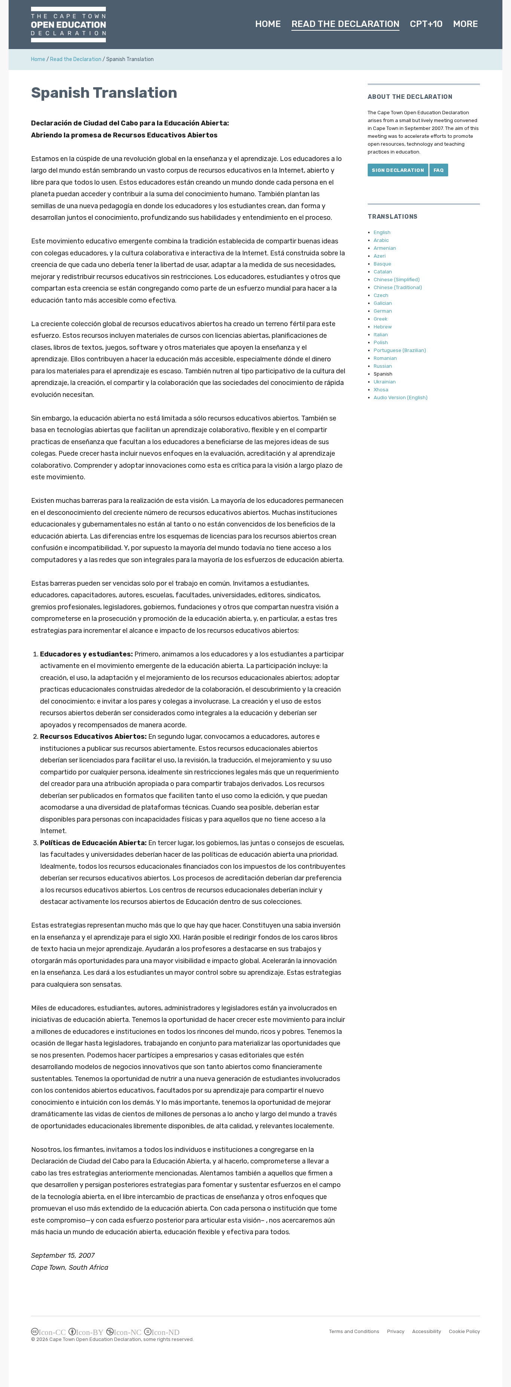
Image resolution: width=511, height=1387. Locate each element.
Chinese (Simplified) (397, 279)
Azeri (380, 256)
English (382, 232)
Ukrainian (385, 382)
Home (268, 24)
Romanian (385, 358)
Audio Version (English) (401, 397)
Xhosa (381, 389)
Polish (381, 342)
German (383, 311)
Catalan (383, 271)
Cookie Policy (464, 1331)
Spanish (383, 374)
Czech (381, 295)
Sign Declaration (398, 170)
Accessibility (426, 1331)
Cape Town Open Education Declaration (95, 1339)
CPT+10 (426, 24)
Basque (382, 264)
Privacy (395, 1331)
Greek (381, 319)
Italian (381, 334)
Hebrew (383, 327)
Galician (383, 303)
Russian (383, 366)
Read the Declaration (345, 24)
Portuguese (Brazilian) (400, 350)
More (465, 24)
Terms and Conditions (354, 1331)
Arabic (381, 240)
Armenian (385, 248)
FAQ (439, 170)
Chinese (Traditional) (398, 287)
